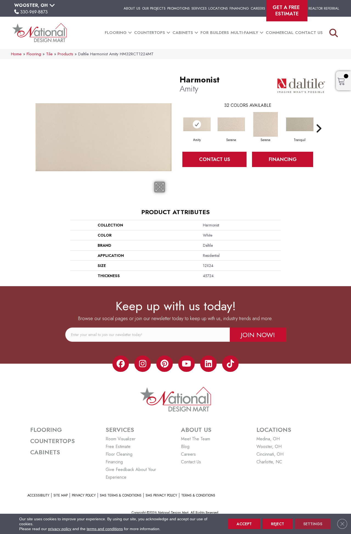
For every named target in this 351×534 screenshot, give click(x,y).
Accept (244, 524)
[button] (130, 32)
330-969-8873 (34, 12)
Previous (177, 120)
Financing (239, 8)
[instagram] (142, 363)
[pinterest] (164, 363)
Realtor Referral (323, 8)
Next (319, 120)
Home (16, 54)
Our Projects (154, 8)
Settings (312, 524)
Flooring (116, 33)
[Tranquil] (300, 124)
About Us (132, 8)
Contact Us (309, 33)
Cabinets (182, 33)
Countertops (149, 33)
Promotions (178, 8)
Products (65, 54)
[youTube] (186, 363)
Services (199, 8)
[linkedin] (208, 363)
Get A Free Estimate (287, 10)
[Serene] (231, 124)
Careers (258, 8)
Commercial (279, 33)
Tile (49, 54)
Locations (218, 8)
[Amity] (197, 124)
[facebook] (120, 363)
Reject (277, 524)
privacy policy (59, 529)
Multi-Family (244, 33)
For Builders (214, 33)
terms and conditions (105, 529)
